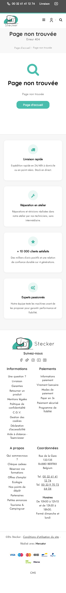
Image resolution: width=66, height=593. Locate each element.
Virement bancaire (47, 385)
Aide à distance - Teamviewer (17, 436)
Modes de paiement (48, 391)
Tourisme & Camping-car (17, 507)
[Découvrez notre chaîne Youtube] (56, 3)
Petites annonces (17, 500)
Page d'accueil (22, 48)
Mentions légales (17, 399)
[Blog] (45, 360)
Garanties (17, 386)
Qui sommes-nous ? (17, 457)
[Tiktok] (27, 360)
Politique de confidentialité (17, 406)
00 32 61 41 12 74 (23, 4)
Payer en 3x (47, 398)
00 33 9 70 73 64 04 (50, 487)
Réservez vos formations (17, 471)
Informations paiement (48, 378)
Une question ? (17, 376)
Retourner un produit (17, 392)
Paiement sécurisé (47, 403)
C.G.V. (17, 412)
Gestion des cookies (17, 419)
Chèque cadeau (17, 464)
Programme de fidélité (47, 409)
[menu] (43, 18)
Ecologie (17, 482)
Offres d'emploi (17, 477)
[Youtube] (39, 360)
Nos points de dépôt (17, 489)
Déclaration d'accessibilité (17, 427)
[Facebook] (21, 360)
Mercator (41, 544)
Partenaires (17, 495)
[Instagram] (33, 360)
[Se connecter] (52, 19)
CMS (33, 573)
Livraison (17, 381)
